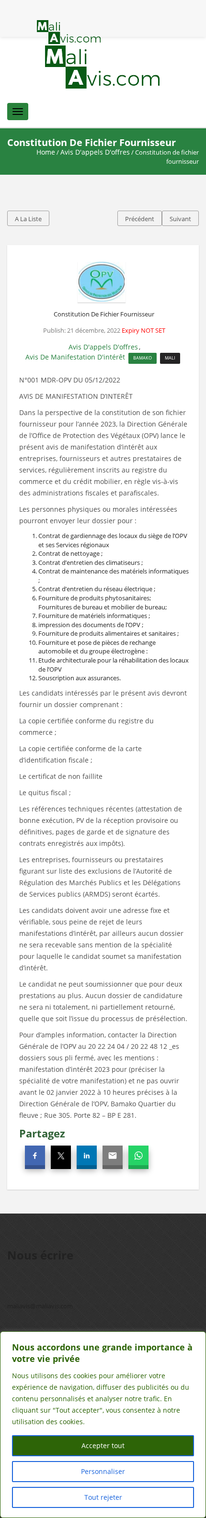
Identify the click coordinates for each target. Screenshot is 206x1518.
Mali (170, 358)
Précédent (139, 218)
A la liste (28, 218)
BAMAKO (142, 358)
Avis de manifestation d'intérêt (75, 356)
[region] (103, 1424)
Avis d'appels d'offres (95, 152)
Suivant (180, 218)
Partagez (42, 1133)
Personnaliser (103, 1471)
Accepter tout (103, 1445)
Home (45, 152)
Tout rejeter (103, 1497)
